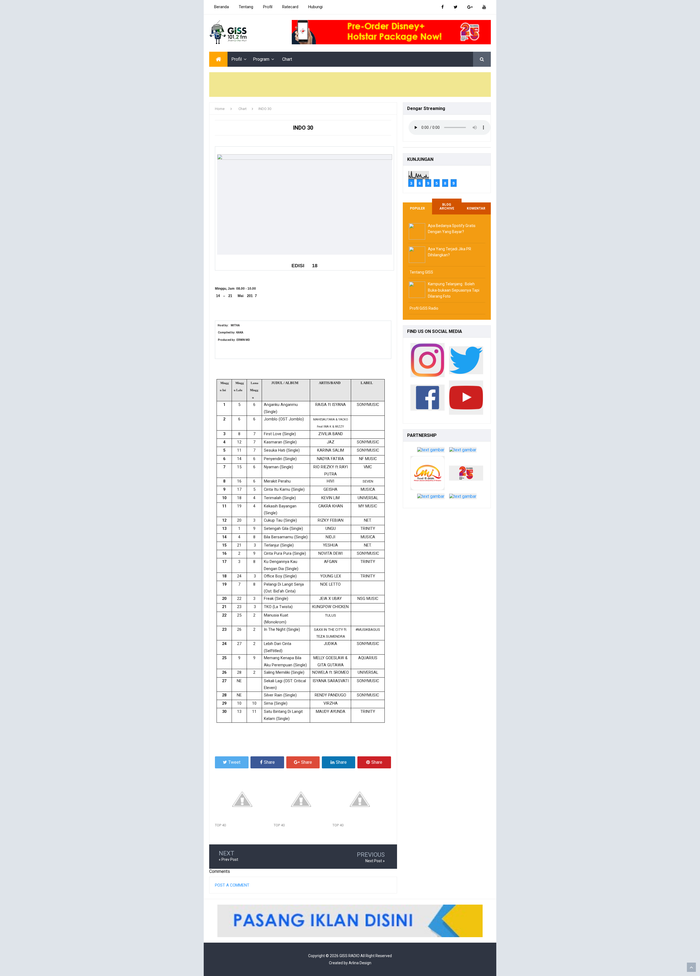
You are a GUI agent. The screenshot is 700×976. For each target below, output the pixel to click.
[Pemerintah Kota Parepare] (430, 451)
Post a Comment (232, 885)
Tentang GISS (421, 272)
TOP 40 (220, 825)
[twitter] (466, 361)
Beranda (221, 6)
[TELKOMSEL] (391, 32)
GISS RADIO (349, 956)
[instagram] (427, 361)
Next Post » (375, 861)
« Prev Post (228, 859)
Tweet (234, 762)
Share (269, 762)
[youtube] (466, 399)
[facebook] (427, 399)
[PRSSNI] (462, 497)
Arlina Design (360, 963)
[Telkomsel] (466, 474)
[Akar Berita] (430, 497)
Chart (287, 59)
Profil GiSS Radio (424, 308)
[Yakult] (462, 451)
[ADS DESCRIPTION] (350, 921)
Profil (267, 6)
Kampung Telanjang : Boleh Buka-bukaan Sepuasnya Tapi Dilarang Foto (453, 290)
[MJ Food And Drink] (427, 474)
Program (261, 59)
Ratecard (290, 6)
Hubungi (315, 6)
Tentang (246, 6)
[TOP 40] (244, 799)
